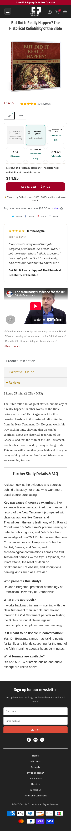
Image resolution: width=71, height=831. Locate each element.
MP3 (21, 115)
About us (35, 784)
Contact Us (35, 789)
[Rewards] (65, 12)
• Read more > (12, 346)
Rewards (35, 767)
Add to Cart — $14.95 (35, 187)
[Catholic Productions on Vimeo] (42, 739)
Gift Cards (35, 761)
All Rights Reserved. (49, 804)
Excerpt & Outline (21, 372)
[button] (28, 104)
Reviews (15, 382)
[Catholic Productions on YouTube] (35, 739)
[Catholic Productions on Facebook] (29, 739)
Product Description (20, 361)
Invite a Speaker (35, 772)
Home (35, 755)
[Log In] (49, 12)
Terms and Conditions (35, 795)
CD (9, 115)
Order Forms (35, 778)
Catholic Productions (29, 804)
